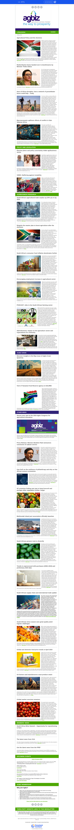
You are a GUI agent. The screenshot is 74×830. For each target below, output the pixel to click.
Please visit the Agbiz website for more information (37, 801)
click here (36, 409)
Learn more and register (22, 780)
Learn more (19, 767)
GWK (51, 191)
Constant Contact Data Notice (43, 822)
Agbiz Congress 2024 (37, 759)
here (42, 341)
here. (25, 248)
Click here (22, 59)
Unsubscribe (27, 822)
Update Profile (33, 822)
